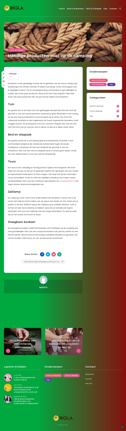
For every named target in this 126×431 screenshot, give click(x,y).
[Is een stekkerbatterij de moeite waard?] (8, 378)
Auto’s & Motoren (75, 9)
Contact (113, 9)
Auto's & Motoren (98, 80)
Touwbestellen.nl (67, 181)
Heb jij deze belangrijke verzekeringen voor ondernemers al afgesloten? (26, 401)
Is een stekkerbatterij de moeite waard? (25, 379)
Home (62, 9)
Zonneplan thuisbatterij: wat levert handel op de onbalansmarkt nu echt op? (26, 389)
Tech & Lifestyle (93, 9)
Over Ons (88, 383)
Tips (105, 9)
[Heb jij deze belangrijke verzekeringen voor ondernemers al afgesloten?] (8, 399)
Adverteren (89, 374)
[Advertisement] (43, 308)
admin (43, 287)
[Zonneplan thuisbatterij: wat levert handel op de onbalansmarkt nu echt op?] (8, 387)
